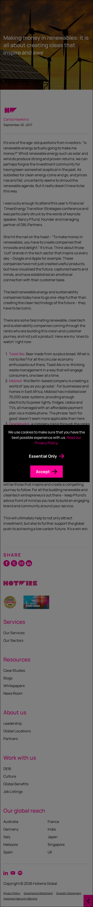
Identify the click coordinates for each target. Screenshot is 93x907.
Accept (43, 471)
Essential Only (43, 456)
